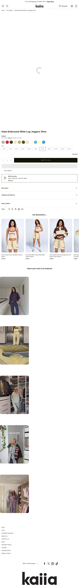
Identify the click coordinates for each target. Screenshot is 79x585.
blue (43, 142)
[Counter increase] (10, 160)
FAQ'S (3, 527)
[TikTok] (56, 563)
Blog (3, 542)
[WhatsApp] (19, 209)
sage (19, 142)
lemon (15, 142)
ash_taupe (3, 142)
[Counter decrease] (3, 160)
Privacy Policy (6, 553)
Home (3, 10)
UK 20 (56, 148)
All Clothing (10, 10)
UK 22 (62, 148)
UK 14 (36, 148)
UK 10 (22, 148)
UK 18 (49, 148)
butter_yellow (39, 142)
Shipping (10, 137)
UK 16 (42, 148)
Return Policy (6, 550)
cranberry (7, 142)
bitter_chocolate (11, 142)
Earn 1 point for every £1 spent (17, 178)
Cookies (4, 547)
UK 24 (69, 148)
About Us (4, 536)
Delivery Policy (7, 544)
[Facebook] (9, 209)
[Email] (22, 209)
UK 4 (4, 148)
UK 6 (10, 148)
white (31, 142)
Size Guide (74, 154)
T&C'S (3, 530)
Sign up (10, 180)
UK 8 (16, 148)
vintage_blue (35, 142)
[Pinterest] (16, 209)
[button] (3, 6)
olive (23, 142)
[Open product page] (13, 235)
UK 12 (29, 148)
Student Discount (7, 533)
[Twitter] (12, 209)
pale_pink (27, 142)
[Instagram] (52, 563)
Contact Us (5, 539)
